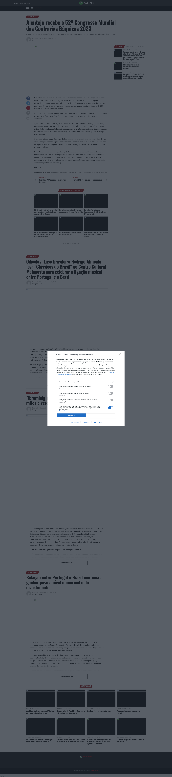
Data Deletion (74, 422)
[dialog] (86, 388)
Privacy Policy (97, 422)
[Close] (120, 355)
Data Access (86, 422)
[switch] (110, 386)
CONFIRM (71, 415)
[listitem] (86, 382)
